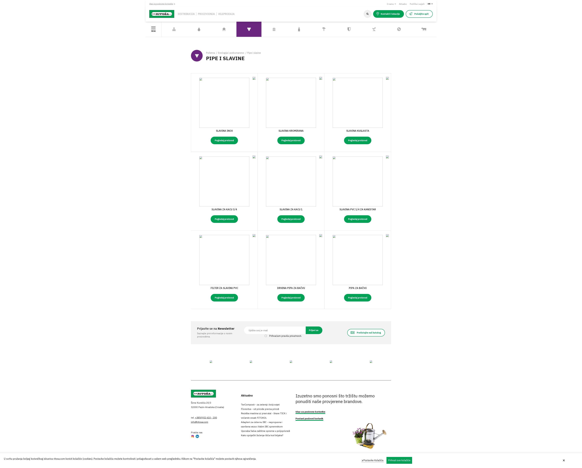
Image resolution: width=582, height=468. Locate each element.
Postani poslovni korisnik (309, 418)
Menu (153, 31)
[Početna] (161, 13)
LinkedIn (197, 436)
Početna (210, 52)
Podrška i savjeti (417, 4)
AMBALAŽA (299, 29)
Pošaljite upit (421, 14)
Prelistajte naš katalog (369, 332)
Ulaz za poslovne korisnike (161, 4)
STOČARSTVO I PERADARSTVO (419, 29)
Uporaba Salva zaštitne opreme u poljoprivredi (265, 431)
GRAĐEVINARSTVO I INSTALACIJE (322, 29)
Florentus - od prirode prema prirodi (260, 409)
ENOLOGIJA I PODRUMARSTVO (245, 29)
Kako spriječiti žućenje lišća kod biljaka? (262, 435)
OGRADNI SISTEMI (274, 29)
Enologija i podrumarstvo (231, 52)
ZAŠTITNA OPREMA (349, 29)
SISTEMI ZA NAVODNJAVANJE (195, 29)
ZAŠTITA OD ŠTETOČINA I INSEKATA (393, 29)
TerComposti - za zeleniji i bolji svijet (260, 404)
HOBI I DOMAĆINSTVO (224, 29)
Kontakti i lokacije (390, 14)
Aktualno (403, 4)
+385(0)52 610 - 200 (206, 417)
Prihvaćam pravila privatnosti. (285, 335)
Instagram (192, 436)
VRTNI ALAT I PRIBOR (174, 29)
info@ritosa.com (199, 422)
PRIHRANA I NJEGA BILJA (372, 29)
